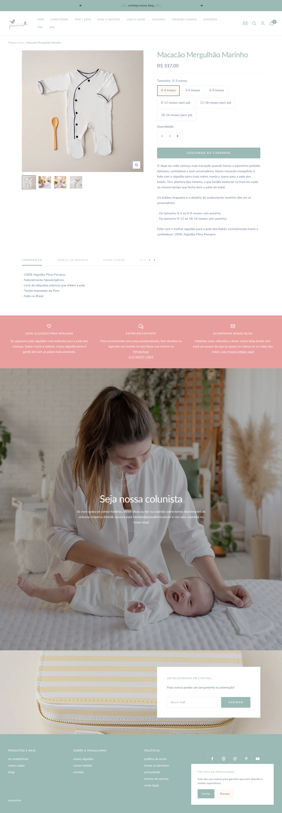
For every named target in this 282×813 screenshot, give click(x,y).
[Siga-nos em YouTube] (257, 758)
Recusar (225, 794)
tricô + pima (83, 19)
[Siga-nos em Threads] (223, 758)
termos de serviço (156, 779)
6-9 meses (216, 90)
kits (40, 27)
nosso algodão (83, 759)
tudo (41, 19)
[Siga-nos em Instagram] (235, 758)
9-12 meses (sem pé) (176, 103)
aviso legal (151, 785)
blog (11, 772)
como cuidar (114, 260)
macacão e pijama (184, 19)
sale (52, 27)
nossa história (82, 765)
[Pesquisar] (254, 23)
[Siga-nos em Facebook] (212, 758)
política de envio (155, 759)
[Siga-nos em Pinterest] (246, 758)
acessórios (210, 19)
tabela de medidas (72, 260)
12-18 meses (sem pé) (215, 103)
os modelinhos (18, 759)
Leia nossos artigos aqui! (237, 352)
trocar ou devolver (156, 765)
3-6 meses (192, 90)
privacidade (152, 772)
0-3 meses (168, 90)
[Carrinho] (272, 23)
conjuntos (158, 19)
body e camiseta (108, 19)
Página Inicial (16, 43)
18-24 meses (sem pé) (176, 115)
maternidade (59, 19)
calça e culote (136, 19)
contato (78, 772)
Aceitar (206, 794)
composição (32, 260)
